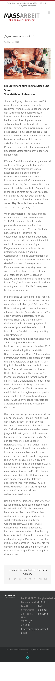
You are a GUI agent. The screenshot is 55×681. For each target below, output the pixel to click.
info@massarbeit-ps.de (27, 6)
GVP (40, 606)
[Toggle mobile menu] (49, 12)
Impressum (34, 649)
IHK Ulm (42, 602)
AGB (27, 652)
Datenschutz (44, 649)
